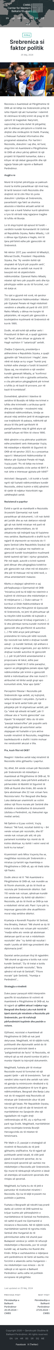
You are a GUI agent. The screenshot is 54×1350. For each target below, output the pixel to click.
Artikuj (27, 35)
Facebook (21, 1344)
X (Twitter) (33, 1344)
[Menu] (28, 24)
